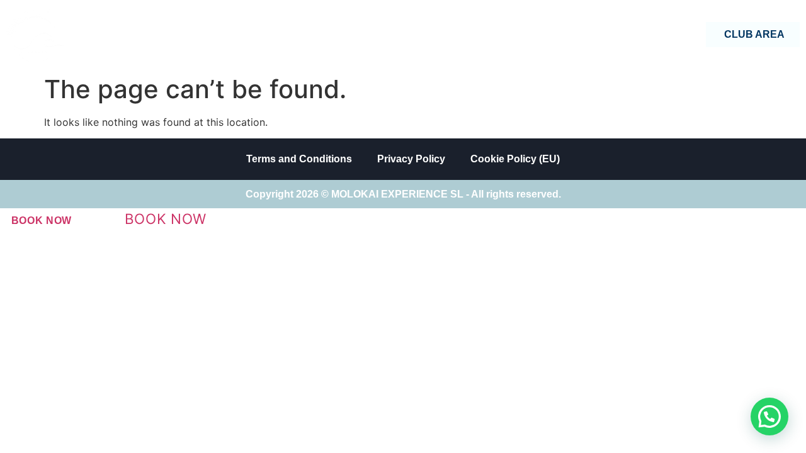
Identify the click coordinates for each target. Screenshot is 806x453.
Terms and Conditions (299, 159)
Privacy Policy (411, 159)
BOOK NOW (41, 220)
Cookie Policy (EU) (515, 159)
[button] (769, 416)
